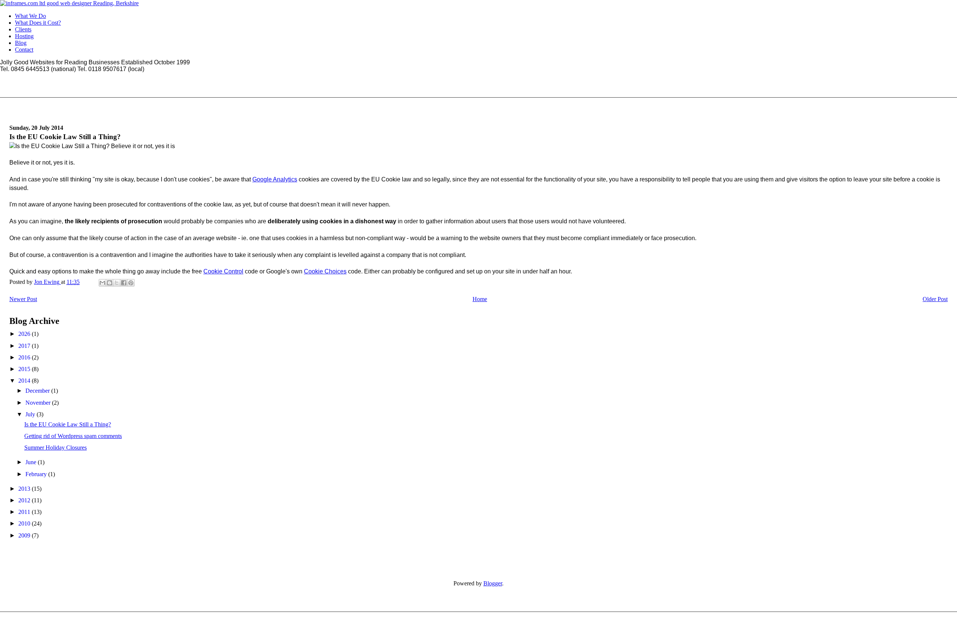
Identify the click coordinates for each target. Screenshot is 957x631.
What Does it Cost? (38, 22)
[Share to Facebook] (123, 283)
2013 (25, 488)
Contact (24, 49)
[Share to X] (116, 283)
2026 (25, 334)
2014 (25, 380)
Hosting (24, 36)
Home (480, 299)
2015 (25, 369)
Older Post (935, 299)
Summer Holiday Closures (55, 447)
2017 (25, 346)
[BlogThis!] (109, 283)
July (31, 414)
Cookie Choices (325, 271)
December (38, 391)
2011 (25, 512)
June (31, 462)
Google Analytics (274, 179)
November (38, 402)
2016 (25, 357)
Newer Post (23, 299)
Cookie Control (223, 271)
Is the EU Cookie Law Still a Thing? (67, 424)
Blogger (492, 583)
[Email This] (102, 283)
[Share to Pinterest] (131, 283)
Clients (23, 29)
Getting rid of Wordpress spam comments (73, 436)
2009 (25, 535)
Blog (21, 43)
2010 (25, 523)
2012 (25, 500)
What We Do (30, 16)
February (36, 474)
